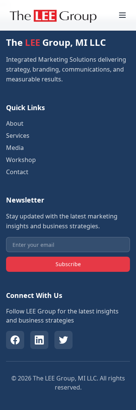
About (14, 123)
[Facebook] (15, 340)
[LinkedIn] (39, 340)
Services (17, 135)
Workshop (21, 160)
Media (15, 147)
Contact (17, 172)
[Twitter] (63, 340)
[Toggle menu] (122, 15)
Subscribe (68, 264)
